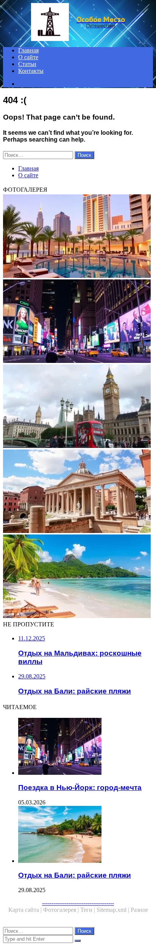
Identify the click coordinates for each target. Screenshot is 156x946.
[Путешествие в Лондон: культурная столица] (78, 406)
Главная (28, 50)
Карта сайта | (25, 910)
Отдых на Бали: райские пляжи (74, 875)
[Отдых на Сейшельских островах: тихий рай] (78, 577)
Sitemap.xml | (114, 910)
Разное (139, 910)
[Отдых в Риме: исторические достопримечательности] (78, 491)
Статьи (27, 64)
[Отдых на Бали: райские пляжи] (85, 835)
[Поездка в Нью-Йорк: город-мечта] (78, 321)
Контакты (31, 71)
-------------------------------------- (78, 903)
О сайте (28, 57)
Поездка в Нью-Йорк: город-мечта (80, 787)
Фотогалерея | (61, 910)
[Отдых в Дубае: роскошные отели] (78, 236)
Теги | (88, 910)
